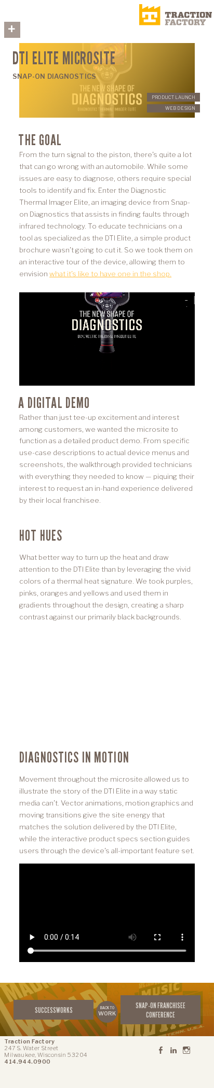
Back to (107, 1011)
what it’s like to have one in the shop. (110, 274)
